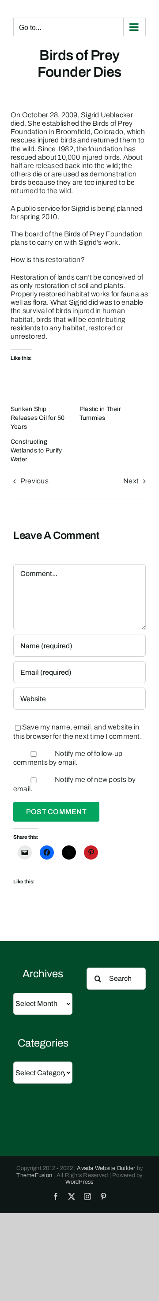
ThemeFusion (34, 1175)
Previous (34, 481)
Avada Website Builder (106, 1168)
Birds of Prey (112, 123)
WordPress (79, 1182)
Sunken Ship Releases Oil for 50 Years (38, 418)
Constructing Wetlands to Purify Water (36, 450)
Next (131, 481)
